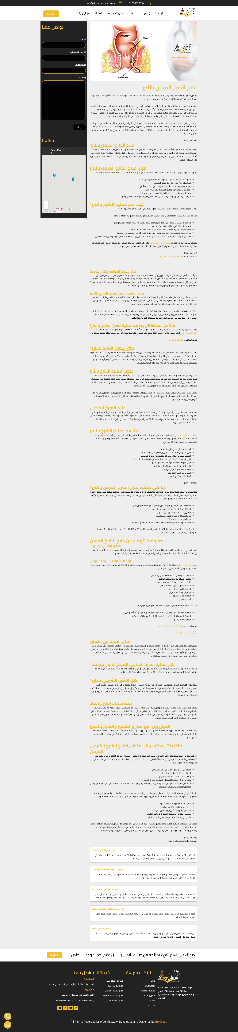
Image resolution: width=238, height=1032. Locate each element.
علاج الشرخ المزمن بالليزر (140, 759)
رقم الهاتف (79, 65)
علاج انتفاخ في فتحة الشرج (171, 257)
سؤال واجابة (83, 13)
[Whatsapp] (7, 1025)
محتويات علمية (116, 13)
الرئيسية (159, 13)
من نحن (148, 13)
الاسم (82, 39)
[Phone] (7, 1016)
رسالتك (81, 77)
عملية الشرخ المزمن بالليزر (160, 243)
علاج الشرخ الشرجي (176, 340)
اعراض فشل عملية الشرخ (186, 633)
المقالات (97, 13)
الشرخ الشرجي (186, 565)
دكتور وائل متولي (185, 435)
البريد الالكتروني (77, 52)
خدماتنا (134, 13)
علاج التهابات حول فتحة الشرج (169, 626)
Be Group (161, 1021)
